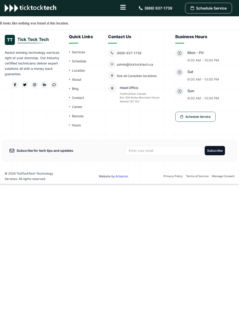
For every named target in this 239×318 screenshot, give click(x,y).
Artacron (122, 176)
